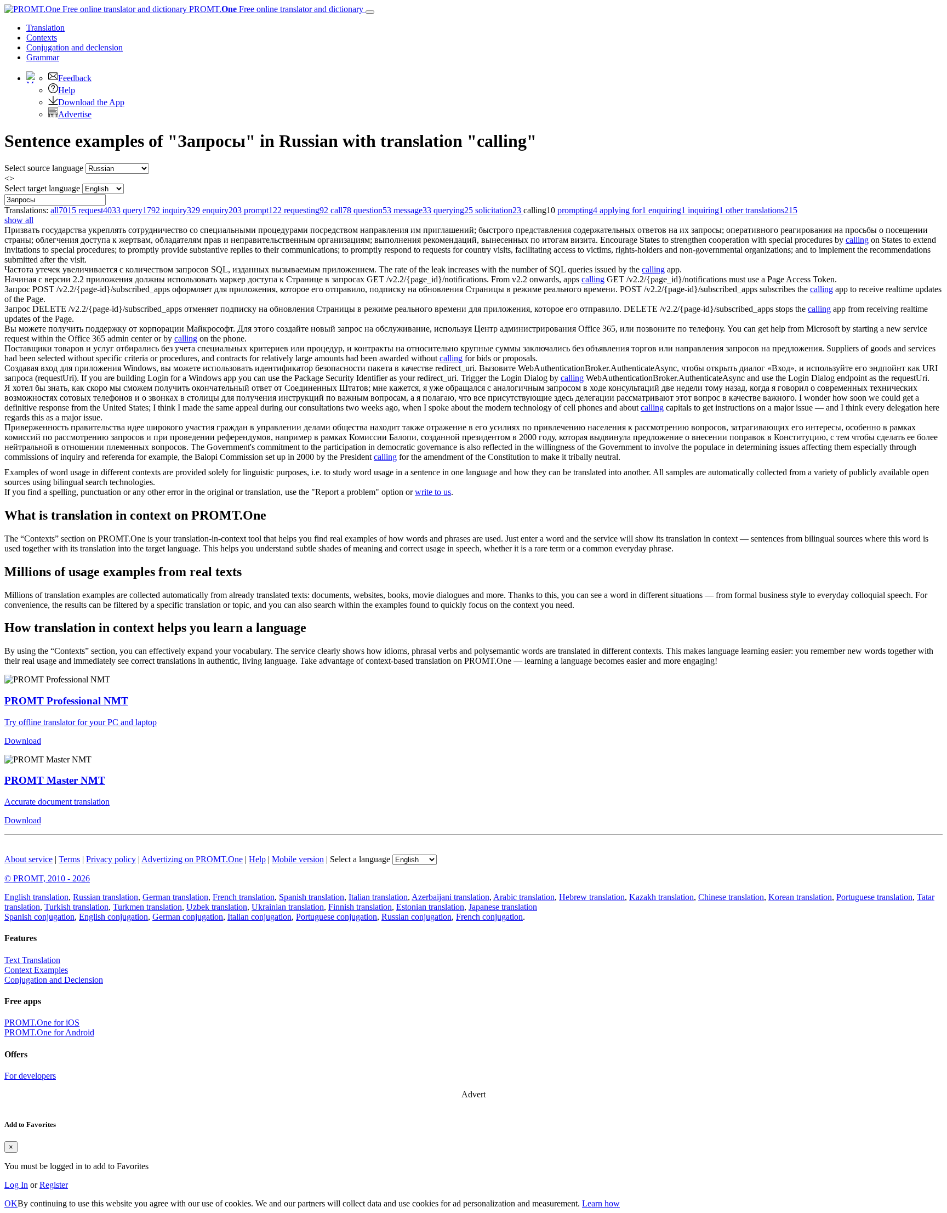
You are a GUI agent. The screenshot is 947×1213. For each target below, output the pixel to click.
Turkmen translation (147, 907)
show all (18, 220)
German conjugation (187, 916)
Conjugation (74, 47)
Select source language (43, 168)
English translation (36, 897)
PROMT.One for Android (49, 1032)
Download (22, 740)
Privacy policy (111, 859)
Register (53, 1184)
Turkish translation (76, 907)
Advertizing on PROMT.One (192, 859)
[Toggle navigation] (370, 12)
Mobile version (298, 859)
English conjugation (113, 916)
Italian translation (378, 897)
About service (28, 859)
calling (857, 239)
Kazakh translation (661, 897)
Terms (69, 859)
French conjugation (489, 916)
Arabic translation (524, 897)
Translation (45, 27)
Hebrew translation (592, 897)
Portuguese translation (874, 897)
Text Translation (32, 960)
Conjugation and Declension (53, 979)
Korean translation (800, 897)
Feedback (75, 78)
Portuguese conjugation (336, 916)
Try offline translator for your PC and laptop (80, 722)
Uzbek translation (216, 907)
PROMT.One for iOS (41, 1022)
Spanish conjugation (39, 916)
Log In (16, 1184)
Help (66, 90)
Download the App (91, 102)
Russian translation (105, 897)
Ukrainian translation (288, 907)
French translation (244, 897)
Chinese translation (731, 897)
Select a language (360, 859)
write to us (433, 492)
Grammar (42, 57)
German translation (175, 897)
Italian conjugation (259, 916)
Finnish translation (360, 907)
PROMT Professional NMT (66, 701)
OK (11, 1203)
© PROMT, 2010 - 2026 (47, 878)
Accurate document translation (57, 801)
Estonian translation (430, 907)
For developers (30, 1075)
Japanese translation (503, 907)
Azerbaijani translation (450, 897)
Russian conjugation (416, 916)
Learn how (601, 1203)
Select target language (42, 188)
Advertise (75, 114)
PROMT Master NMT (54, 780)
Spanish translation (311, 897)
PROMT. (275, 9)
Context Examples (36, 970)
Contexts (41, 37)
